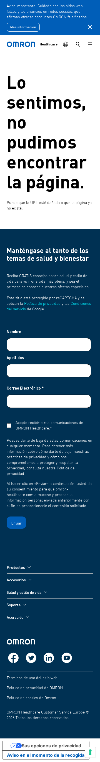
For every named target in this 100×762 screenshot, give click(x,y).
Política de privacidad (42, 304)
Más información (23, 27)
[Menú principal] (90, 44)
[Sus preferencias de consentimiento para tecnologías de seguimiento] (90, 752)
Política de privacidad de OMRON (35, 688)
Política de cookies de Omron (31, 698)
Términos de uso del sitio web (32, 678)
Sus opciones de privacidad (51, 745)
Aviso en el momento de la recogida (45, 755)
